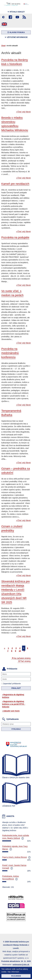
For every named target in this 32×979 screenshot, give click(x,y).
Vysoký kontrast (3, 17)
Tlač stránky (25, 661)
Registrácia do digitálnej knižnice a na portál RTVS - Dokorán (13, 704)
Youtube (17, 17)
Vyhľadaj (16, 729)
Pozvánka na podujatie (15, 237)
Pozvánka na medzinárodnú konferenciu (10, 353)
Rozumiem (16, 976)
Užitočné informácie (16, 37)
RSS (24, 17)
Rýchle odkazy (16, 12)
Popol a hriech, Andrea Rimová (14, 857)
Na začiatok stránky (22, 658)
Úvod (3, 46)
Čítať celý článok (24, 112)
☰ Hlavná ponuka (16, 32)
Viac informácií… (14, 972)
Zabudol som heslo (11, 711)
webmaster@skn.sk (21, 965)
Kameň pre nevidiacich (15, 183)
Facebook (10, 17)
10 (20, 651)
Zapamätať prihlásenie (11, 684)
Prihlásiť (16, 688)
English (4, 24)
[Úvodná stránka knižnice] (16, 4)
